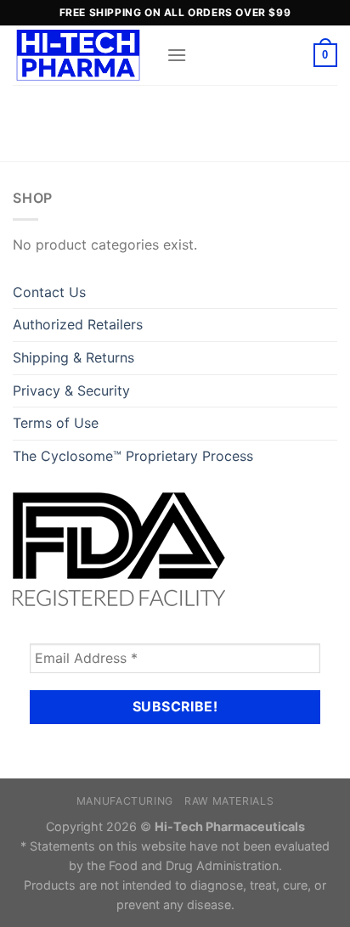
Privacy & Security (71, 390)
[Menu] (177, 55)
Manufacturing (124, 801)
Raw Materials (229, 801)
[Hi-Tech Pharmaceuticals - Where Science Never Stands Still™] (83, 55)
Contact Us (49, 292)
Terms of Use (56, 422)
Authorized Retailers (78, 324)
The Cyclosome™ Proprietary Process (133, 455)
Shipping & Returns (73, 357)
